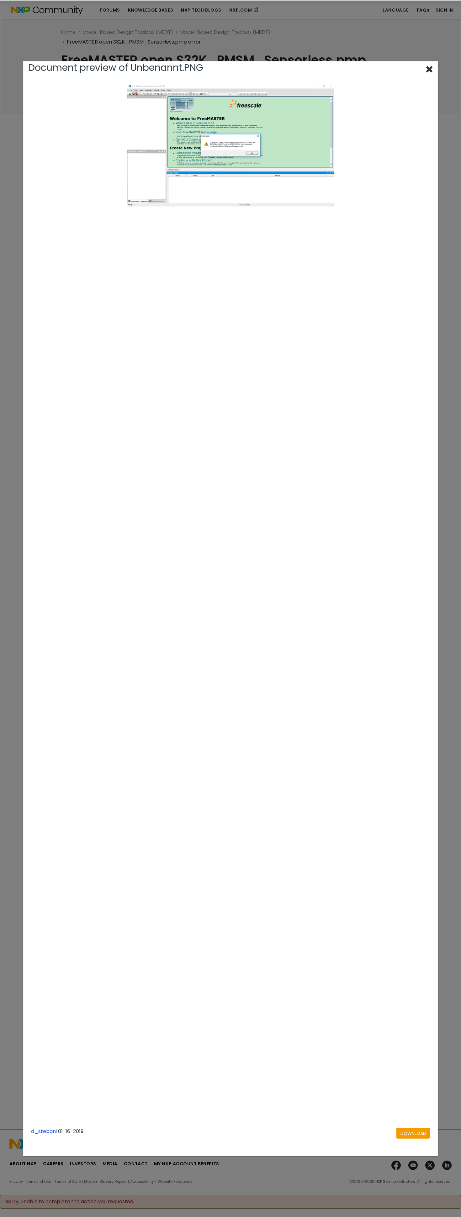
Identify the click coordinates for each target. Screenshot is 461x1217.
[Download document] (413, 1133)
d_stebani (44, 1131)
